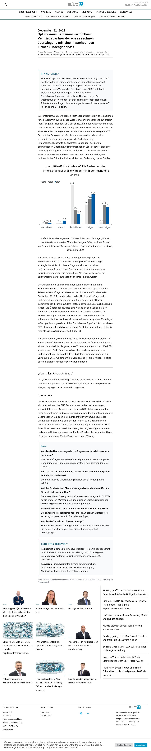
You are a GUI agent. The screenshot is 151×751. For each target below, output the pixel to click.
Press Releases (45, 52)
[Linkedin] (87, 713)
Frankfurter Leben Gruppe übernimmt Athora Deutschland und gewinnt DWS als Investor (124, 671)
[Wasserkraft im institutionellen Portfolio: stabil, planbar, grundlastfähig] (83, 630)
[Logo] (75, 4)
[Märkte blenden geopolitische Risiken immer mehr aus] (83, 667)
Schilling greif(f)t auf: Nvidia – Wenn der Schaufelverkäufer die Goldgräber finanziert (17, 612)
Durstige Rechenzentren (80, 608)
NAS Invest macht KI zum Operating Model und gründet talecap (49, 645)
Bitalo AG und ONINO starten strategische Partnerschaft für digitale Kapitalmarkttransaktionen (125, 605)
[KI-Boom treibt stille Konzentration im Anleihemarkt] (18, 667)
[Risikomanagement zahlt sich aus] (50, 597)
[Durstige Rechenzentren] (83, 597)
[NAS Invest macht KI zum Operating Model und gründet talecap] (50, 630)
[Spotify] (81, 713)
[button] (5, 4)
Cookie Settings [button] (124, 745)
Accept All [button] (141, 745)
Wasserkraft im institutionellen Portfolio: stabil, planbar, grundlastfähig (83, 645)
